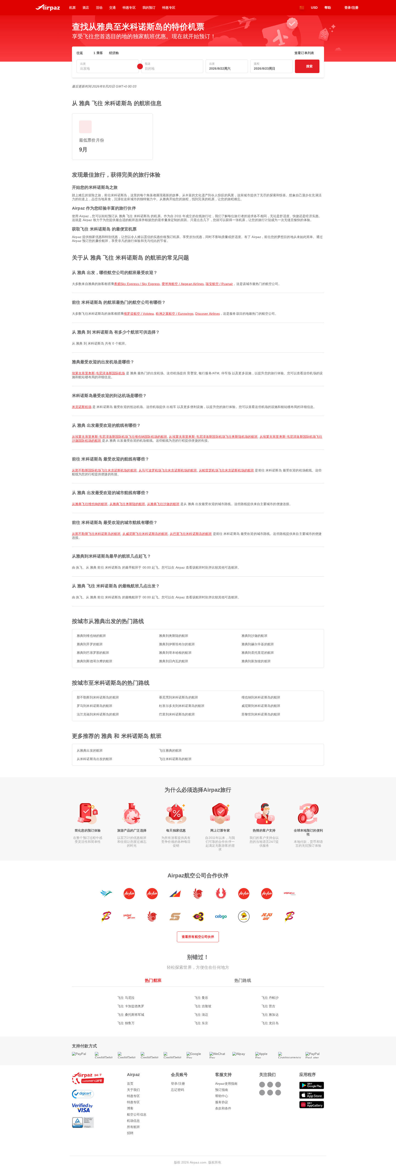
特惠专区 (133, 1096)
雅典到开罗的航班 (90, 644)
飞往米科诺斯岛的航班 (175, 759)
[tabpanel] (198, 1005)
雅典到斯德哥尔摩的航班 (95, 661)
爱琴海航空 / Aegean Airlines (183, 284)
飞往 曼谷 (201, 997)
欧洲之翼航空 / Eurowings (175, 313)
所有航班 (133, 1127)
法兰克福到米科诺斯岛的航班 (98, 714)
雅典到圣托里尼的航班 (258, 652)
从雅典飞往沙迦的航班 (163, 504)
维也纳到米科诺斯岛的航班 (261, 697)
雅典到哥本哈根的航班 (175, 652)
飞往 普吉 (268, 1006)
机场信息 (133, 1120)
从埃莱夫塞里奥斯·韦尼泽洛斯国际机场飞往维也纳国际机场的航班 (119, 436)
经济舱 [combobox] (114, 53)
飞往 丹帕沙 (270, 997)
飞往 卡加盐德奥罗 (130, 1006)
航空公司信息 (136, 1114)
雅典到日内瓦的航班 (173, 661)
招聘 (130, 1133)
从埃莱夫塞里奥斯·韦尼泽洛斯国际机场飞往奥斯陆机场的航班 (213, 436)
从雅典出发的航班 (90, 750)
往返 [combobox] (80, 53)
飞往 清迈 (201, 1014)
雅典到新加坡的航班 (256, 661)
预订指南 (221, 1090)
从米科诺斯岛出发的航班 (95, 759)
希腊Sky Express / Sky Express (137, 284)
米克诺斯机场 (81, 407)
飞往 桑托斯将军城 (130, 1014)
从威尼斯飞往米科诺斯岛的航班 (145, 534)
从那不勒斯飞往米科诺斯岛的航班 (96, 534)
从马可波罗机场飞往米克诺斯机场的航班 (168, 470)
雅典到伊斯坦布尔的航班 (177, 644)
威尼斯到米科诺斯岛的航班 (261, 706)
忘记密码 (177, 1090)
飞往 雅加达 (270, 1014)
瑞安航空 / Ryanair (219, 284)
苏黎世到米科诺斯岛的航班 (261, 714)
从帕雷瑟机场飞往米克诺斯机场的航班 (226, 470)
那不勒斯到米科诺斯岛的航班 (98, 697)
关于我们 (133, 1090)
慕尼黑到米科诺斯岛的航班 (178, 697)
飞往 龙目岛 (270, 1023)
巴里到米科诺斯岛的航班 (177, 714)
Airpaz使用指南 (226, 1083)
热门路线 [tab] (242, 980)
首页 (130, 1083)
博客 (130, 1108)
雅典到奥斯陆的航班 (173, 636)
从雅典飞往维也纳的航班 (90, 504)
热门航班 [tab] (153, 980)
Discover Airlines (207, 313)
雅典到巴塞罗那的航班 (93, 652)
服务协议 (221, 1102)
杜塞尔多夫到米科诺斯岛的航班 (181, 706)
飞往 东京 (201, 1023)
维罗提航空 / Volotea (139, 313)
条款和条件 (223, 1108)
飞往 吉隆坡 (203, 1006)
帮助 (327, 7)
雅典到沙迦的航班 (254, 636)
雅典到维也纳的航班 (91, 636)
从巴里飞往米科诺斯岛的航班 (191, 534)
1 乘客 (98, 53)
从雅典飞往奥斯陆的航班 (127, 504)
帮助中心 (221, 1096)
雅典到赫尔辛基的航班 (258, 644)
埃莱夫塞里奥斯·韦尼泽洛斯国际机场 (98, 373)
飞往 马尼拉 (126, 997)
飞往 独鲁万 (126, 1023)
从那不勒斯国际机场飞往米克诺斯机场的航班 (104, 470)
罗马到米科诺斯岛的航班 (95, 706)
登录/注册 (178, 1083)
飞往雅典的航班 (170, 750)
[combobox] (107, 69)
